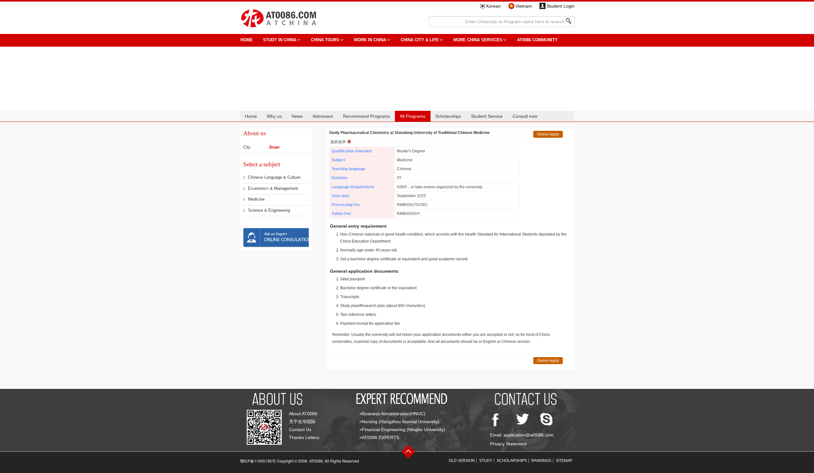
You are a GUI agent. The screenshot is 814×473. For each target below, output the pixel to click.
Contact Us (300, 429)
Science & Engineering (269, 210)
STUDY (485, 460)
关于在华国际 (302, 421)
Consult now (525, 116)
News (297, 116)
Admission (323, 116)
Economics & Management (273, 188)
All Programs (412, 116)
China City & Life (420, 39)
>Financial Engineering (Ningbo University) (402, 429)
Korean (493, 6)
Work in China (370, 39)
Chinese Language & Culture (274, 177)
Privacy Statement (508, 443)
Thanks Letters (304, 437)
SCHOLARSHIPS (512, 460)
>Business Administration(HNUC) (392, 413)
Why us (274, 116)
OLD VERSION (462, 460)
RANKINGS (541, 460)
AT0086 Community (537, 39)
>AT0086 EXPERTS (379, 437)
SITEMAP (564, 460)
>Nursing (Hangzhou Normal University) (399, 421)
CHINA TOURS (325, 39)
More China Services (477, 39)
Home (251, 116)
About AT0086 (303, 413)
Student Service (487, 116)
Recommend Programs (366, 116)
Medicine (256, 199)
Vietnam (523, 6)
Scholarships (448, 116)
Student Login (561, 6)
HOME (246, 39)
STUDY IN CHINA (279, 39)
